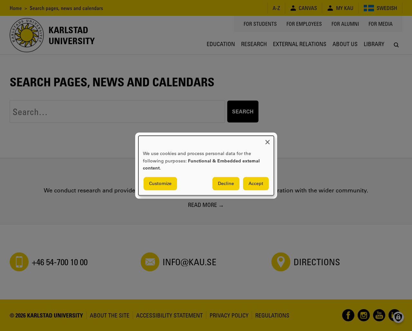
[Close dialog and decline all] (267, 140)
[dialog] (206, 165)
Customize (160, 183)
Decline (226, 183)
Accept (255, 183)
